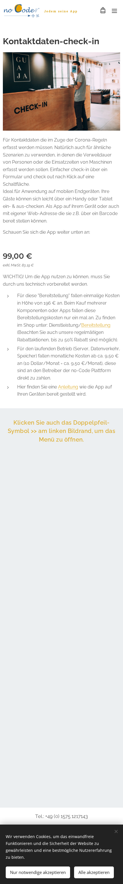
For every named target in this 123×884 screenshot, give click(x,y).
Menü (114, 10)
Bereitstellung (95, 325)
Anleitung (68, 387)
